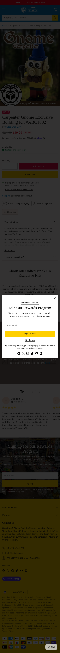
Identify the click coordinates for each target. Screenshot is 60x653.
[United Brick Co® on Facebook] (19, 354)
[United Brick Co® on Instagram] (27, 354)
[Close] (54, 298)
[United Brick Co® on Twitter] (23, 354)
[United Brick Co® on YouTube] (36, 354)
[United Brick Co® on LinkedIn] (41, 354)
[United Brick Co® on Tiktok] (32, 354)
